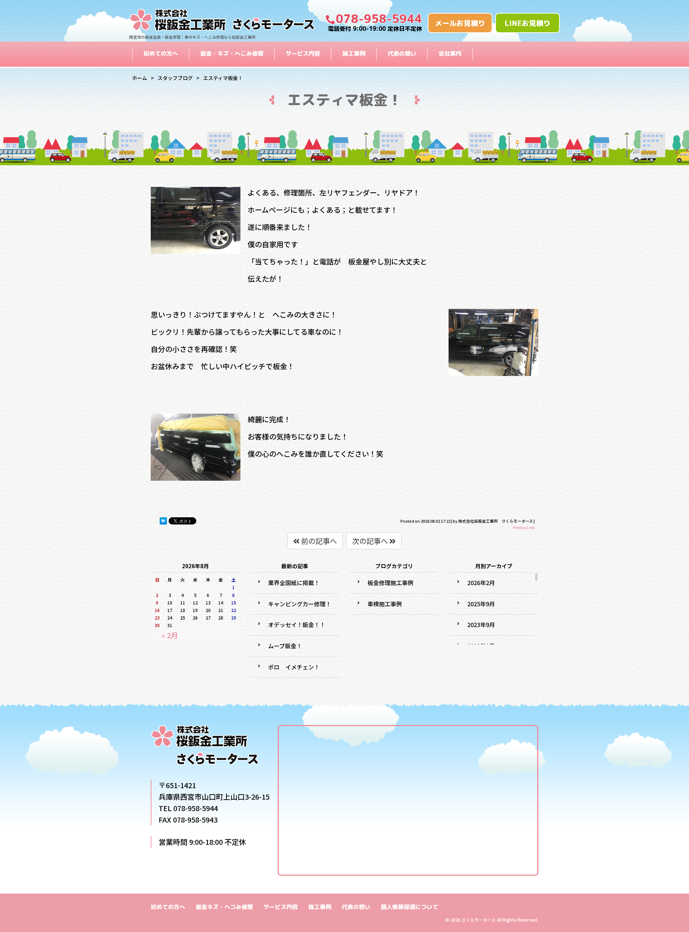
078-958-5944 (379, 18)
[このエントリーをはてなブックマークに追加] (163, 520)
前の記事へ (318, 541)
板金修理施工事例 (390, 582)
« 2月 (169, 635)
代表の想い (402, 53)
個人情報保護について (409, 907)
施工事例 (353, 53)
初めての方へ (161, 53)
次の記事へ (370, 541)
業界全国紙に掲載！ (294, 582)
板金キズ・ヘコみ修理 (224, 907)
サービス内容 (303, 53)
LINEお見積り (527, 23)
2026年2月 (481, 582)
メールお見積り (460, 23)
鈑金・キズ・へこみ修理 (231, 53)
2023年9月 (481, 624)
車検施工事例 (384, 603)
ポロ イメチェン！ (294, 667)
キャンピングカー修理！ (299, 603)
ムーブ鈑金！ (285, 645)
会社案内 (450, 53)
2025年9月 (481, 603)
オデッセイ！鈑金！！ (296, 624)
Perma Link (524, 527)
